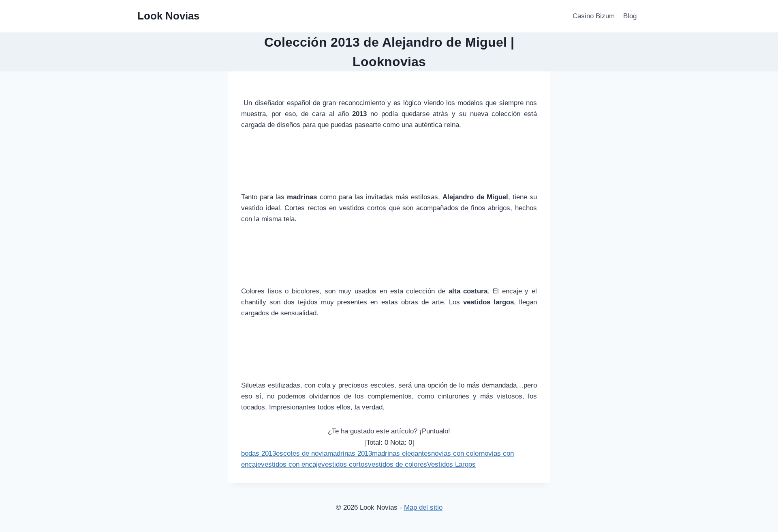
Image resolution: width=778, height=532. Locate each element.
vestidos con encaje (291, 464)
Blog (630, 16)
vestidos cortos (344, 464)
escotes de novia (301, 453)
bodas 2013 (258, 453)
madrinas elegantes (401, 453)
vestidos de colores (397, 464)
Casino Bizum (594, 16)
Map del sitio (423, 507)
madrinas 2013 (349, 453)
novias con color (456, 453)
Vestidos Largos (451, 464)
